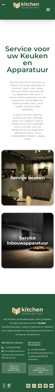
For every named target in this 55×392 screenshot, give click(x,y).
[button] (48, 9)
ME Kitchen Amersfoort (34, 343)
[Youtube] (51, 386)
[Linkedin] (46, 386)
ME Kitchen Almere (12, 342)
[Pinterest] (40, 386)
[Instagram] (34, 386)
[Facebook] (28, 386)
